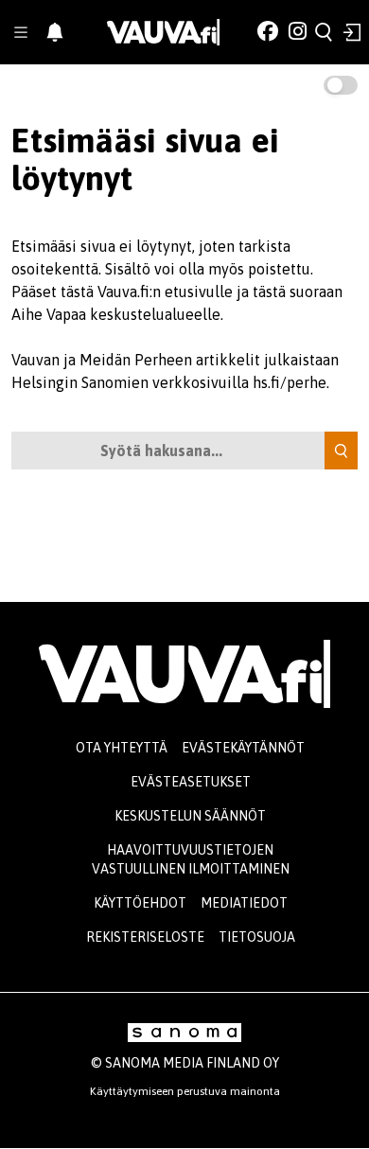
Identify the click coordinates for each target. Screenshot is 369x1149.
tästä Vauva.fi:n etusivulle (147, 291)
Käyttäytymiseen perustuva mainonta (185, 1091)
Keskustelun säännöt (190, 815)
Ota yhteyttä (121, 747)
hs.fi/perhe (289, 382)
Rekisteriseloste (145, 937)
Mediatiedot (244, 902)
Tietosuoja (257, 937)
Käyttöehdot (140, 902)
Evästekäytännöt (243, 747)
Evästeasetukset (191, 781)
